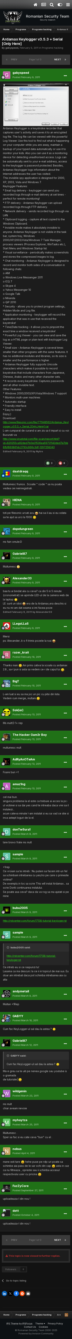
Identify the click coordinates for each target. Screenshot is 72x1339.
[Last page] (65, 59)
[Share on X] (10, 1293)
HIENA (17, 500)
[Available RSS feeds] (66, 1314)
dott (16, 1210)
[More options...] (65, 76)
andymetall (21, 991)
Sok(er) (18, 710)
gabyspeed (11, 47)
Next (57, 59)
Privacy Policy (55, 1323)
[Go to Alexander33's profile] (6, 580)
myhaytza (20, 1120)
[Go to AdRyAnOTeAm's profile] (6, 761)
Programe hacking (52, 47)
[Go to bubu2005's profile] (6, 910)
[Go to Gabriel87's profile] (6, 556)
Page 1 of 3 (35, 59)
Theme (39, 1323)
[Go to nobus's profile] (6, 1151)
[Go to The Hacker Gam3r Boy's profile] (6, 737)
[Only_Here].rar (39, 426)
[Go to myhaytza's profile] (6, 1122)
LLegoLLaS (21, 623)
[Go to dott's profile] (6, 1213)
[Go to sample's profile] (6, 856)
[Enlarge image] (36, 104)
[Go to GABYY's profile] (6, 1018)
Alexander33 (22, 578)
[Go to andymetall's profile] (6, 993)
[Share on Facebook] (16, 1293)
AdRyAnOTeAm (24, 759)
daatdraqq (20, 471)
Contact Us (30, 1326)
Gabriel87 (20, 553)
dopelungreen (23, 529)
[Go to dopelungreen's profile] (6, 531)
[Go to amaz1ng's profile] (6, 786)
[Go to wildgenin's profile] (6, 1093)
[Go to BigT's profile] (6, 683)
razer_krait (21, 652)
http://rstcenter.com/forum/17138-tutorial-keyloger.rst (35, 920)
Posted (26, 77)
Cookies (43, 1326)
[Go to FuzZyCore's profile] (6, 1188)
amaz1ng (19, 784)
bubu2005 (20, 908)
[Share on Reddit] (22, 1293)
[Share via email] (28, 1293)
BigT (16, 681)
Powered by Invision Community (36, 1333)
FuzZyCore (21, 1186)
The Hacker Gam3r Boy (30, 735)
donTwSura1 (21, 829)
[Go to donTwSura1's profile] (6, 832)
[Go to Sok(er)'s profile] (6, 712)
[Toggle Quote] (8, 947)
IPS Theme (12, 1323)
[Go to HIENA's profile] (6, 502)
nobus (17, 1149)
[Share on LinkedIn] (4, 1293)
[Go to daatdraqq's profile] (6, 473)
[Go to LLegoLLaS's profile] (6, 626)
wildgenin (20, 1091)
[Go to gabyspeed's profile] (6, 75)
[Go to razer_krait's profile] (6, 654)
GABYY (18, 1016)
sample (18, 854)
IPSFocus (27, 1323)
